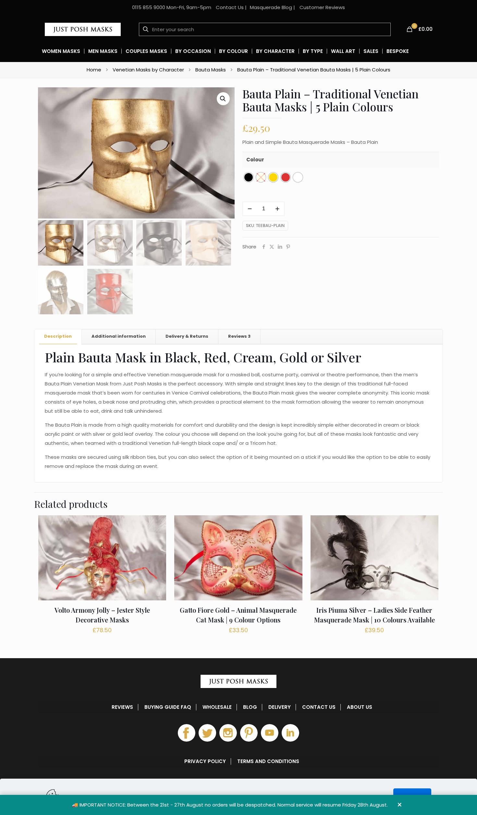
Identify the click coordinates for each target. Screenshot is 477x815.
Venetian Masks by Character (148, 69)
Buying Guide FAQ (167, 707)
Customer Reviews (322, 7)
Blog (250, 707)
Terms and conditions (268, 761)
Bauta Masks (210, 69)
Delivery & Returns (186, 336)
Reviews (239, 336)
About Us (359, 707)
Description (58, 336)
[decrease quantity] (249, 208)
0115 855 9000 (148, 7)
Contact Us (230, 7)
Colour (255, 159)
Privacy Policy (205, 761)
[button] (223, 98)
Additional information (119, 336)
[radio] (248, 177)
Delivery (279, 707)
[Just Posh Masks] (82, 29)
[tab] (58, 336)
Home (94, 69)
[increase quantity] (277, 208)
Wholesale (217, 707)
